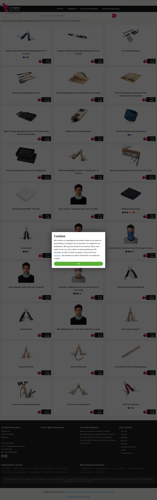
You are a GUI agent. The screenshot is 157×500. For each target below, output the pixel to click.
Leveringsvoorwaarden (128, 447)
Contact (123, 450)
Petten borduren (6, 468)
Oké (78, 264)
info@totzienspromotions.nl (15, 446)
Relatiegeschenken (89, 9)
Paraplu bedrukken (35, 472)
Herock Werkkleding (111, 9)
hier (65, 249)
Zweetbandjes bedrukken (61, 472)
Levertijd (124, 434)
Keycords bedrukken (33, 468)
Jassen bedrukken (47, 472)
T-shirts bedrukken (7, 472)
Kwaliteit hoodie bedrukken (103, 468)
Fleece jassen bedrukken (48, 468)
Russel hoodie (98, 472)
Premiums (72, 9)
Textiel (60, 9)
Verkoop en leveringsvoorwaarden (101, 492)
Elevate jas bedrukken (86, 472)
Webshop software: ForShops (78, 497)
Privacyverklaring (126, 453)
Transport (124, 444)
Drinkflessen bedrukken (21, 472)
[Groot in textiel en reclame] (11, 9)
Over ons (124, 431)
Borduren (124, 440)
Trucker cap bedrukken (119, 468)
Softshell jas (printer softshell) (136, 468)
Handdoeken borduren (19, 468)
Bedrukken (124, 437)
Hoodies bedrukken (62, 468)
